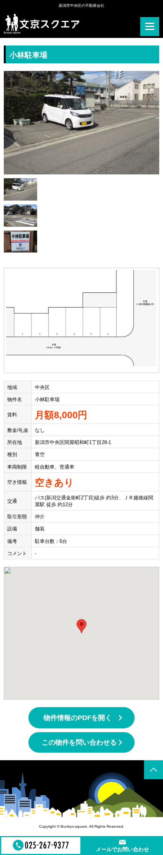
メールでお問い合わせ (122, 849)
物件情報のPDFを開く (78, 718)
